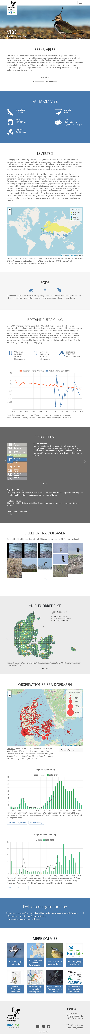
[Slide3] (60, 548)
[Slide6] (75, 564)
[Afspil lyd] (33, 81)
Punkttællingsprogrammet (68, 920)
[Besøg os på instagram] (43, 1031)
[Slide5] (60, 559)
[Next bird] (88, 21)
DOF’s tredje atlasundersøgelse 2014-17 (48, 667)
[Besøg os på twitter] (48, 1031)
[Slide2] (45, 550)
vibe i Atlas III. (16, 669)
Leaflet (63, 255)
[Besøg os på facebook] (37, 1031)
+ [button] (10, 209)
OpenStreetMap (71, 255)
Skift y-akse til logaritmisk (17, 827)
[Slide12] (29, 577)
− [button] (10, 212)
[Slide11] (45, 576)
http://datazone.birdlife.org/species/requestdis (26, 263)
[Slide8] (29, 565)
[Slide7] (14, 568)
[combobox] (71, 754)
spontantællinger (60, 882)
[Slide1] (29, 550)
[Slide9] (45, 563)
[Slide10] (60, 571)
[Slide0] (43, 483)
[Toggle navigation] (80, 3)
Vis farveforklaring (36, 827)
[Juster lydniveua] (47, 81)
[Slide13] (75, 576)
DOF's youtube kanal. (70, 539)
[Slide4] (75, 548)
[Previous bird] (2, 21)
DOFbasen (42, 539)
